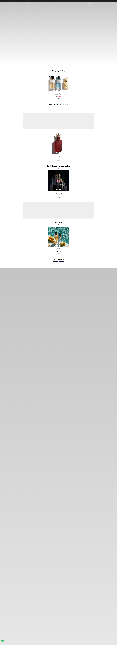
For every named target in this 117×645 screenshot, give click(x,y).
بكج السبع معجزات (58, 191)
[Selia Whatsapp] (2, 640)
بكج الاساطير (58, 93)
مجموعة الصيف (59, 248)
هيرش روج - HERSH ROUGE (58, 154)
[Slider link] (58, 33)
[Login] (30, 4)
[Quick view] (57, 91)
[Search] (90, 4)
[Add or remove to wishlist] (60, 91)
